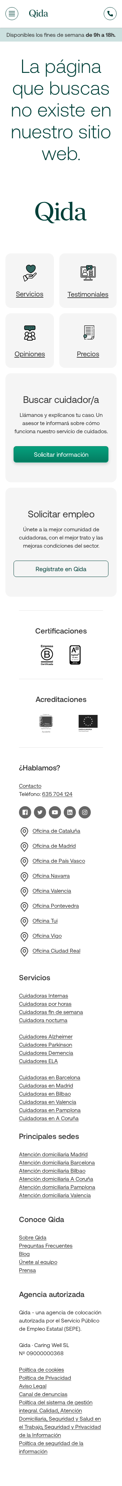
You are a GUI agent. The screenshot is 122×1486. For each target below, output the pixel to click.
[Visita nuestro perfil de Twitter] (40, 812)
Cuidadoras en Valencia (47, 1101)
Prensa (27, 1270)
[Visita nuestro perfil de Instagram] (85, 812)
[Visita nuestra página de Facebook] (25, 812)
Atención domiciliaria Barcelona (57, 1162)
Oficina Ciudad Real (56, 950)
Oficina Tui (45, 920)
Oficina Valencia (52, 890)
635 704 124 (57, 794)
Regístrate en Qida (61, 569)
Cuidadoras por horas (45, 1003)
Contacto (30, 785)
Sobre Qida (32, 1237)
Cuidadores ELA (38, 1061)
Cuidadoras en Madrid (46, 1085)
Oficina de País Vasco (59, 860)
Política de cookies (41, 1369)
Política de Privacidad (45, 1377)
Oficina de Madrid (54, 845)
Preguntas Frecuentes (46, 1245)
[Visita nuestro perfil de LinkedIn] (70, 812)
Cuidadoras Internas (43, 995)
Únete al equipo (38, 1261)
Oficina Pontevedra (56, 905)
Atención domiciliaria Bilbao (52, 1170)
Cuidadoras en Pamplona (50, 1110)
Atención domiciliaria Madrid (53, 1154)
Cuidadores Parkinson (45, 1044)
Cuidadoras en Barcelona (49, 1077)
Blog (24, 1253)
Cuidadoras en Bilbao (45, 1093)
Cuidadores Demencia (46, 1052)
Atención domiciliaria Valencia (55, 1195)
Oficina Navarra (51, 875)
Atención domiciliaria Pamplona (57, 1187)
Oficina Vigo (47, 935)
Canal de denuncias (43, 1394)
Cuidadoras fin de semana (51, 1011)
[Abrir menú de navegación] (11, 13)
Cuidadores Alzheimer (46, 1036)
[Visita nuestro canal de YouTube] (55, 812)
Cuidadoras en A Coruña (49, 1118)
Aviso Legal (32, 1385)
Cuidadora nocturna (43, 1020)
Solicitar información (61, 454)
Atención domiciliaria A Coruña (56, 1178)
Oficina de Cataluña (56, 830)
